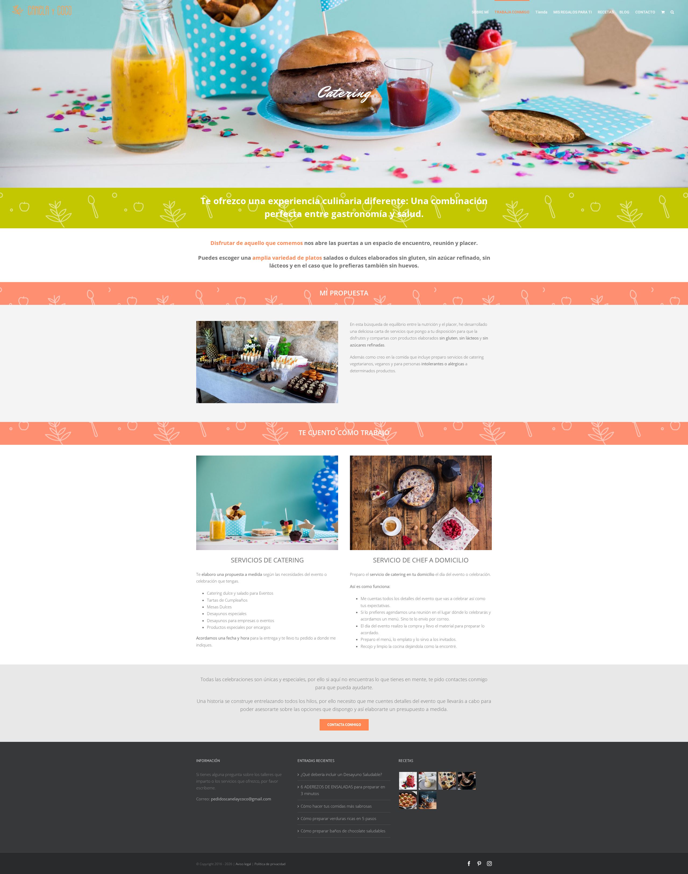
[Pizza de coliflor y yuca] (447, 780)
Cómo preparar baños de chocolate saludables (343, 830)
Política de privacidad (270, 864)
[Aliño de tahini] (427, 780)
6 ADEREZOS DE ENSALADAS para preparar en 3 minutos (343, 790)
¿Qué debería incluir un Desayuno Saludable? (341, 774)
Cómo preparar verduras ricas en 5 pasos (338, 818)
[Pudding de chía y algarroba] (427, 800)
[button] (672, 11)
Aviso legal (243, 864)
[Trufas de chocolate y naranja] (466, 780)
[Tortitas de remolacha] (408, 780)
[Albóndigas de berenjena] (408, 800)
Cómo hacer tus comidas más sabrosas (336, 806)
